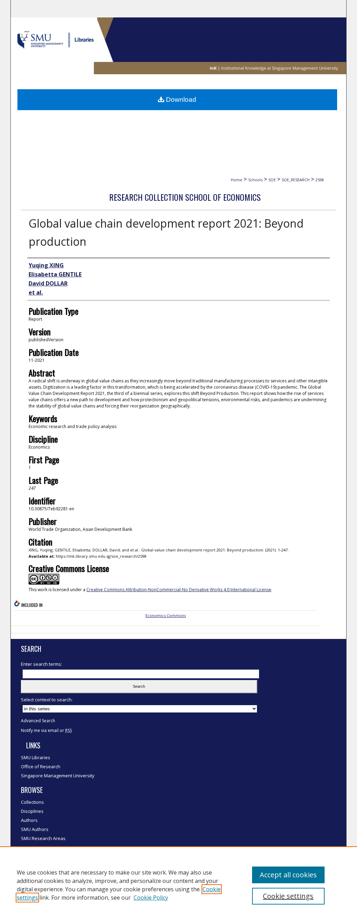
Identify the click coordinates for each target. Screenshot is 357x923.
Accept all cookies (288, 874)
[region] (178, 884)
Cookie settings (288, 896)
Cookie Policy (151, 897)
